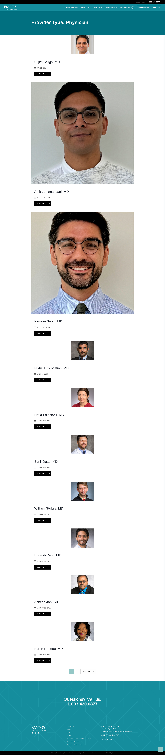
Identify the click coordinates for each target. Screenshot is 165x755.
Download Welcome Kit (74, 742)
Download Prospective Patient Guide (79, 739)
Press (69, 730)
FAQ (68, 733)
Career (69, 736)
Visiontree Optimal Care (75, 745)
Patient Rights (109, 753)
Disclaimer (86, 753)
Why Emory (98, 7)
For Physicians (125, 7)
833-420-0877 (108, 739)
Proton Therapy (86, 7)
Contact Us (70, 726)
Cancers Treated (71, 7)
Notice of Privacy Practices (97, 753)
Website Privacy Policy (75, 753)
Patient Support (111, 7)
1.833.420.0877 (82, 704)
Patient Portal (140, 2)
